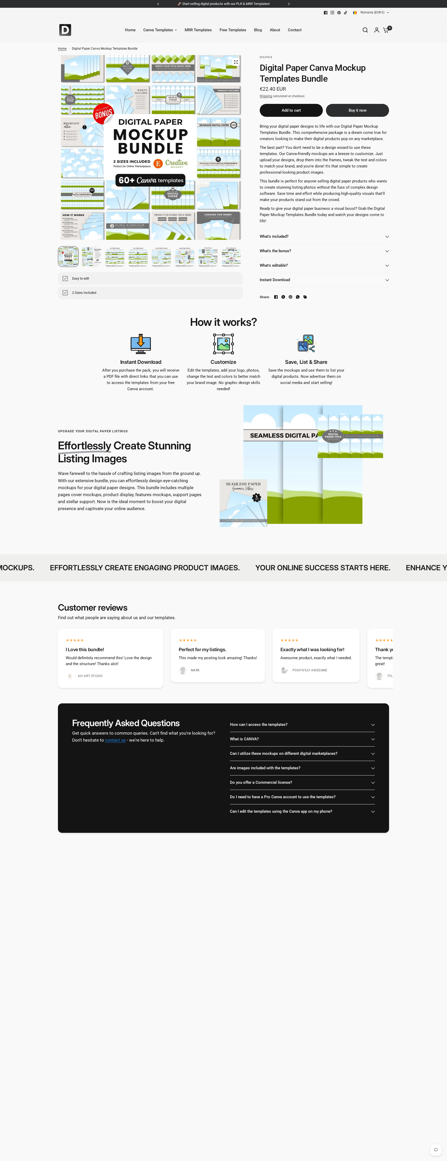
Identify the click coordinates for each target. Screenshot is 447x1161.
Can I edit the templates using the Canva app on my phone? (281, 811)
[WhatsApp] (298, 297)
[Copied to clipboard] (305, 297)
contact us (115, 740)
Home (62, 48)
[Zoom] (236, 62)
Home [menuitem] (130, 30)
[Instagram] (332, 12)
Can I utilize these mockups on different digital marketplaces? (283, 753)
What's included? (274, 236)
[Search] (365, 30)
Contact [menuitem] (295, 30)
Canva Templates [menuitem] (158, 30)
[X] (283, 297)
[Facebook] (325, 12)
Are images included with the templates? (265, 768)
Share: (265, 297)
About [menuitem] (275, 30)
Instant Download (275, 280)
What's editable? (274, 265)
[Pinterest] (339, 12)
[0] (384, 30)
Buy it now (358, 110)
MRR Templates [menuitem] (198, 30)
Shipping (266, 96)
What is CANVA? (244, 739)
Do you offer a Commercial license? (261, 782)
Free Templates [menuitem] (233, 30)
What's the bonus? (275, 251)
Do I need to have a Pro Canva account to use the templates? (283, 797)
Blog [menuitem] (258, 30)
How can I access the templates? (258, 724)
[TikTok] (345, 12)
